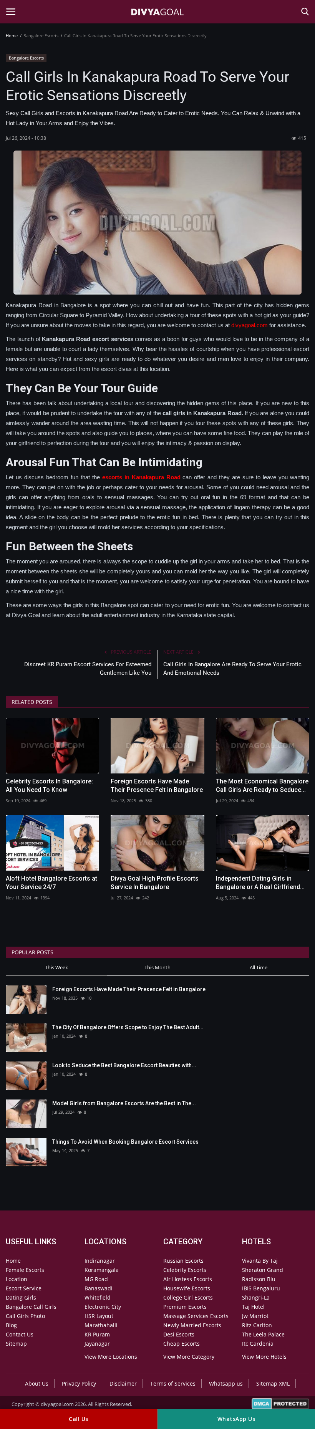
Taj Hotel (253, 1306)
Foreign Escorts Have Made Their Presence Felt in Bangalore (157, 785)
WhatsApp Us (236, 1418)
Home (12, 35)
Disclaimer (123, 1383)
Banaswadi (99, 1288)
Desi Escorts (178, 1334)
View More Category (188, 1356)
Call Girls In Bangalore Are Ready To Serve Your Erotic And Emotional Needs (232, 668)
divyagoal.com (249, 325)
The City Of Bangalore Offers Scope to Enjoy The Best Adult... (128, 1027)
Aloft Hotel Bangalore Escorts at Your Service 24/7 (51, 883)
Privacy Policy (79, 1383)
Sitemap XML (273, 1383)
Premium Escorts (185, 1306)
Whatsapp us (226, 1383)
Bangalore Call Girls (31, 1306)
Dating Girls (21, 1297)
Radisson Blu (258, 1279)
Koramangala (102, 1269)
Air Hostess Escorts (187, 1279)
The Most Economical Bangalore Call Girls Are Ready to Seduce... (262, 785)
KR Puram (97, 1334)
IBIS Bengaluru (261, 1288)
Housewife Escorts (186, 1288)
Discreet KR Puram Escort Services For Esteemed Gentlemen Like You (87, 668)
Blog (11, 1325)
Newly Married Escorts (192, 1325)
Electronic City (103, 1306)
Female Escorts (25, 1269)
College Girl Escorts (188, 1297)
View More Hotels (264, 1356)
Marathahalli (101, 1325)
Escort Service (23, 1288)
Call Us (78, 1418)
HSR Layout (99, 1316)
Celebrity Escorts (184, 1269)
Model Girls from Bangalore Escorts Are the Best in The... (124, 1103)
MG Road (96, 1279)
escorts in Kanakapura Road (141, 477)
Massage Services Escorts (196, 1316)
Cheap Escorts (181, 1343)
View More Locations (111, 1356)
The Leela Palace (263, 1334)
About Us (36, 1383)
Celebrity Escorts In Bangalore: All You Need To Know (49, 785)
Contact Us (19, 1334)
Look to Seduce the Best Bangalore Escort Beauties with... (124, 1065)
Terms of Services (173, 1383)
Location (16, 1279)
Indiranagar (100, 1260)
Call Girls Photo (25, 1316)
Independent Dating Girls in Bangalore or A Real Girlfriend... (260, 883)
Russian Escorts (183, 1260)
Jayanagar (97, 1343)
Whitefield (98, 1297)
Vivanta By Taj (260, 1260)
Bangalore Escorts (26, 58)
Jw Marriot (255, 1316)
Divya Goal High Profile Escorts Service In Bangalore (155, 883)
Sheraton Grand (262, 1269)
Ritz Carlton (257, 1325)
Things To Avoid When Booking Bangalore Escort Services (125, 1142)
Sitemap (16, 1343)
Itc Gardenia (258, 1343)
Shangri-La (256, 1297)
